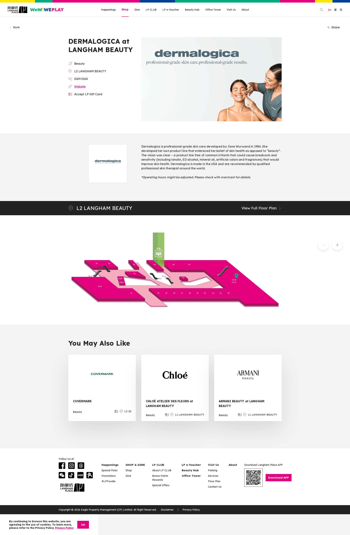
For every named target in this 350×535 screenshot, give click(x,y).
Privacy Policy (191, 509)
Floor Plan (214, 481)
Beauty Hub (192, 9)
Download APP (278, 477)
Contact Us (214, 486)
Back (16, 27)
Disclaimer (167, 509)
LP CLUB (151, 9)
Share (335, 27)
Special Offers (160, 485)
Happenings (108, 9)
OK (83, 524)
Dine (137, 9)
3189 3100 (81, 79)
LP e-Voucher (170, 9)
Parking (212, 470)
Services (213, 475)
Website (80, 86)
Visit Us (231, 9)
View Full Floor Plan (259, 208)
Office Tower (213, 9)
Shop (125, 9)
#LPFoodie (108, 481)
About (245, 9)
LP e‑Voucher (191, 465)
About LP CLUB (161, 470)
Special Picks (109, 470)
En (329, 9)
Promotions (109, 475)
